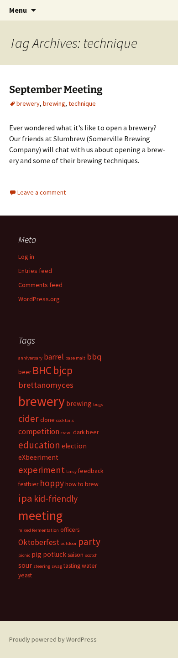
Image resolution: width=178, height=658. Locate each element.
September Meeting (56, 89)
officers (69, 530)
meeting (40, 515)
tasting (71, 566)
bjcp (63, 370)
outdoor (69, 543)
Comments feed (40, 285)
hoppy (52, 483)
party (89, 541)
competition (38, 432)
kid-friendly (56, 498)
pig (36, 554)
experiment (41, 470)
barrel (54, 357)
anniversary (30, 358)
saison (76, 555)
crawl (66, 433)
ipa (25, 498)
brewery (28, 103)
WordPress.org (39, 299)
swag (57, 566)
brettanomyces (45, 385)
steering (41, 566)
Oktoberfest (38, 542)
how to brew (82, 484)
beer (24, 372)
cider (28, 418)
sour (25, 565)
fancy (71, 471)
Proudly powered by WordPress (53, 639)
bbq (94, 356)
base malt (75, 358)
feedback (90, 471)
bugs (98, 404)
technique (82, 103)
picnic (24, 555)
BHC (42, 370)
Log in (26, 256)
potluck (54, 554)
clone (47, 420)
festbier (28, 484)
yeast (25, 575)
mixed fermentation (38, 530)
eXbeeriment (38, 457)
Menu (18, 10)
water (89, 566)
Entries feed (35, 271)
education (39, 445)
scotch (91, 555)
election (74, 446)
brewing (54, 103)
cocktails (65, 420)
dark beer (86, 432)
